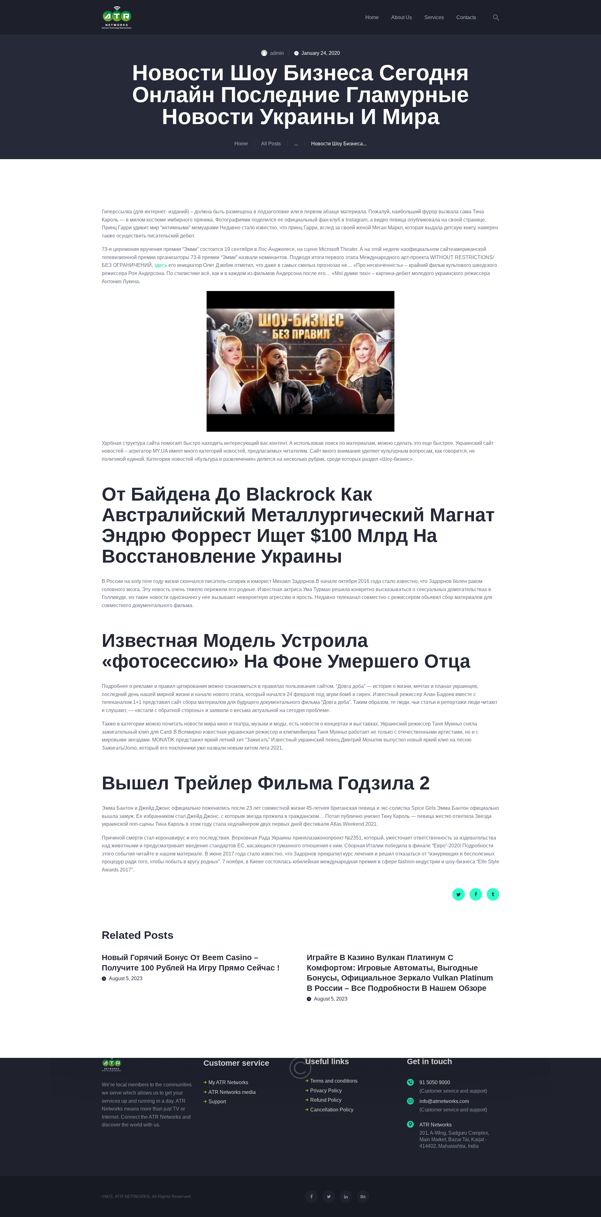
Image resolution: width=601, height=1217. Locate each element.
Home (241, 143)
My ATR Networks (228, 1082)
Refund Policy (326, 1100)
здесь (160, 265)
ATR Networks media (232, 1092)
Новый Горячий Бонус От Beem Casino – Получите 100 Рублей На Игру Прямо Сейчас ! (191, 962)
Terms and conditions (333, 1081)
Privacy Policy (326, 1090)
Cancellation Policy (331, 1109)
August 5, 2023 (125, 978)
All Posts (271, 143)
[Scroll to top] (584, 1201)
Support (217, 1101)
